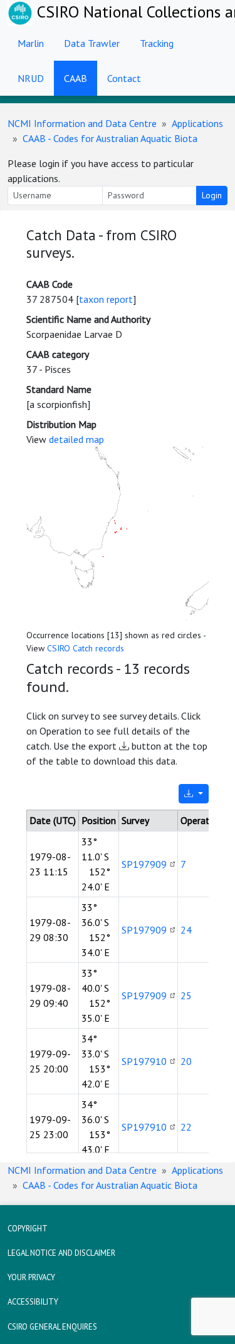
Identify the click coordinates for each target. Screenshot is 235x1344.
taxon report (106, 299)
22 (186, 1127)
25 (186, 995)
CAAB (75, 78)
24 (186, 930)
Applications (197, 123)
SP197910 (144, 1061)
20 (186, 1061)
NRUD (31, 78)
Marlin (31, 43)
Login (212, 195)
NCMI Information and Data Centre (82, 123)
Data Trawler (92, 43)
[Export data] (194, 793)
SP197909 (144, 864)
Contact (124, 78)
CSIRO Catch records (85, 648)
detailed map (76, 439)
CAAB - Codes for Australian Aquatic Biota (110, 138)
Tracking (157, 43)
